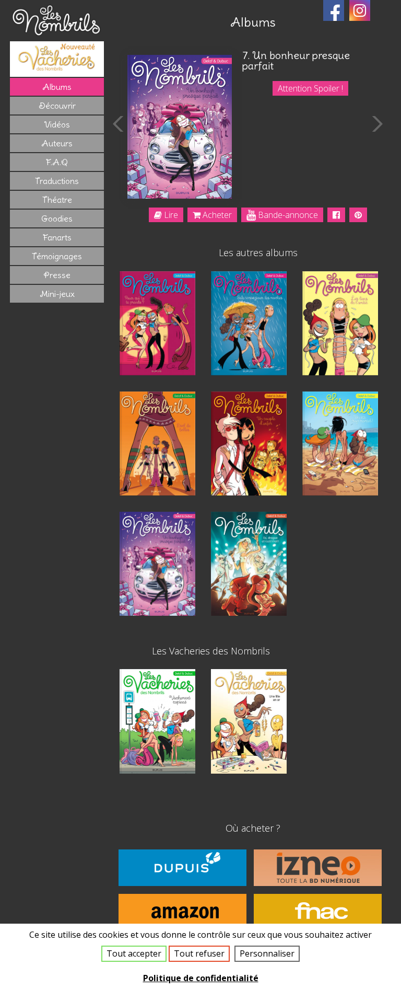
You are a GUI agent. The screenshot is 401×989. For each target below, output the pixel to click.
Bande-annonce (287, 215)
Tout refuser (199, 953)
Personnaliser (267, 953)
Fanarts (57, 237)
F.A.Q (57, 162)
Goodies (57, 218)
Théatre (57, 199)
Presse (56, 275)
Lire (170, 215)
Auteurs (57, 143)
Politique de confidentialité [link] (200, 978)
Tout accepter (134, 953)
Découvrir (57, 105)
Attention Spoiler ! (310, 88)
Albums (57, 87)
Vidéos (57, 124)
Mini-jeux (57, 294)
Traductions (57, 181)
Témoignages (57, 256)
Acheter (216, 215)
